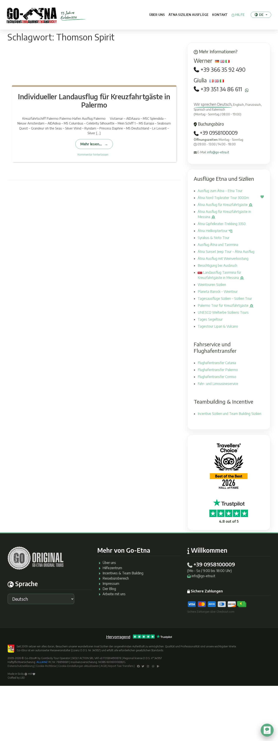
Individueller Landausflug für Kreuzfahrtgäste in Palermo (94, 100)
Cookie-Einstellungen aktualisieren (78, 666)
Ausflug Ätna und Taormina (218, 244)
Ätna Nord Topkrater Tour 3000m (223, 198)
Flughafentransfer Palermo (218, 370)
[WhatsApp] (247, 90)
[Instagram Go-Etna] (148, 666)
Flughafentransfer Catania (217, 363)
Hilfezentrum (112, 568)
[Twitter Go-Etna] (143, 666)
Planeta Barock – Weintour (218, 291)
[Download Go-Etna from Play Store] (158, 666)
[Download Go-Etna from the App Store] (153, 666)
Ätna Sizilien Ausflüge (188, 15)
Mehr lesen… (91, 144)
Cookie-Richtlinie (46, 666)
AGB (103, 666)
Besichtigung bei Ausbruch (217, 265)
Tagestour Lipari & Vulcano (218, 326)
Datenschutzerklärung (21, 666)
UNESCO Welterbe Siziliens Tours (223, 312)
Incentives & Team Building (123, 573)
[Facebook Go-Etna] (138, 666)
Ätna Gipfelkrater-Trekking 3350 (222, 224)
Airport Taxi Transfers (120, 666)
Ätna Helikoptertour (213, 231)
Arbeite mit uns (114, 594)
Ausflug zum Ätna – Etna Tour (220, 191)
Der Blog (109, 589)
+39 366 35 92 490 (222, 69)
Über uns (157, 15)
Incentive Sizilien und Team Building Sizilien (229, 413)
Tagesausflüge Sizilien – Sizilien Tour (225, 298)
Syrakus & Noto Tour (213, 237)
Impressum (111, 583)
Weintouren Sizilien (212, 284)
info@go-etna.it (218, 152)
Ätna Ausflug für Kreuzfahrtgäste (223, 204)
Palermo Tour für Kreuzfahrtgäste (223, 305)
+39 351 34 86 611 (221, 89)
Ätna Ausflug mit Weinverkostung (223, 258)
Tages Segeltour (210, 319)
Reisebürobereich (116, 578)
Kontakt (220, 15)
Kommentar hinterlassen (93, 154)
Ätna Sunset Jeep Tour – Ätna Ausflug (226, 251)
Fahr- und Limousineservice (218, 383)
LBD (22, 677)
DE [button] (261, 15)
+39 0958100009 (218, 133)
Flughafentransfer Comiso (217, 377)
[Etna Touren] (32, 15)
